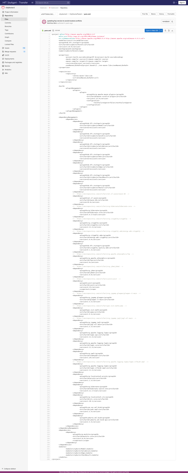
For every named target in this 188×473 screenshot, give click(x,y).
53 (49, 142)
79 (49, 196)
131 (48, 304)
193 (48, 432)
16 (49, 65)
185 (48, 415)
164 (48, 372)
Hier (111, 472)
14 (49, 61)
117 (48, 275)
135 (48, 312)
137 (48, 316)
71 (49, 179)
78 (49, 194)
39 (49, 113)
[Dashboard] (15, 2)
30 (49, 94)
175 (48, 395)
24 (49, 82)
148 (48, 339)
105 (48, 250)
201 (48, 449)
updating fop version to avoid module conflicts (64, 21)
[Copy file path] (53, 30)
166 (48, 376)
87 (49, 212)
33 (49, 100)
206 (48, 459)
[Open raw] (169, 30)
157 (48, 357)
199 (48, 445)
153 (48, 349)
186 (48, 418)
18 (49, 69)
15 (49, 63)
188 (48, 422)
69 (49, 175)
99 (49, 237)
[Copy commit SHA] (172, 21)
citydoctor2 (63, 14)
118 (48, 277)
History (161, 14)
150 (48, 343)
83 (49, 204)
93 (49, 225)
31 (49, 96)
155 (48, 353)
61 (49, 158)
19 (49, 71)
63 (49, 163)
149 (48, 341)
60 (49, 156)
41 (49, 117)
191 (48, 428)
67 (49, 171)
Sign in (182, 2)
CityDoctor (43, 8)
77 (49, 192)
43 (49, 121)
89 (49, 217)
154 (48, 351)
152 (48, 347)
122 (48, 285)
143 (48, 328)
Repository (63, 8)
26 (49, 86)
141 (48, 324)
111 (48, 262)
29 (49, 92)
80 (49, 198)
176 (48, 397)
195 (48, 436)
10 (49, 53)
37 (49, 109)
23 (49, 80)
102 (48, 243)
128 (48, 297)
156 (48, 355)
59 (49, 154)
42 (49, 119)
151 (48, 345)
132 (48, 306)
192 (48, 430)
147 (48, 337)
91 (49, 221)
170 (48, 384)
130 (48, 301)
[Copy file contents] (165, 30)
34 (49, 103)
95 (49, 229)
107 (48, 254)
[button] (32, 2)
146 (48, 335)
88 (49, 214)
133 (48, 308)
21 (49, 76)
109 (48, 258)
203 (48, 453)
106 (48, 252)
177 (48, 399)
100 (48, 239)
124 (48, 289)
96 (49, 231)
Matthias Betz (52, 23)
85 (49, 208)
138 (48, 318)
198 (48, 442)
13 (49, 59)
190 (48, 426)
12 (49, 57)
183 (48, 411)
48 (49, 132)
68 (49, 173)
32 (49, 98)
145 (48, 333)
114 (48, 268)
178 (48, 401)
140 (48, 322)
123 (48, 287)
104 (48, 248)
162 (48, 368)
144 (48, 331)
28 (49, 90)
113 (48, 266)
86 (49, 210)
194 (48, 434)
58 (49, 152)
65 (49, 167)
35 (49, 105)
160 (48, 364)
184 (48, 413)
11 (49, 55)
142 (48, 326)
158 (48, 360)
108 (48, 256)
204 (48, 455)
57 (49, 150)
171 (48, 386)
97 (49, 233)
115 (48, 270)
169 (48, 382)
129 (48, 299)
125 (48, 291)
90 (49, 219)
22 (49, 78)
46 (49, 127)
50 (49, 136)
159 (48, 362)
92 (49, 223)
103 (48, 246)
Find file (145, 14)
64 (49, 165)
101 (48, 241)
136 (48, 314)
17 (49, 67)
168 (48, 380)
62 (49, 161)
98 (49, 235)
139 (48, 320)
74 (49, 185)
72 (49, 181)
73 (49, 183)
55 (49, 146)
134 (48, 310)
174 (48, 393)
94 (49, 227)
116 (48, 272)
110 (48, 260)
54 (49, 144)
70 (49, 177)
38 (49, 111)
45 (49, 125)
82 (49, 202)
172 (48, 389)
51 (49, 138)
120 (48, 281)
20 (49, 74)
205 (48, 457)
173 (48, 391)
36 (49, 107)
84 (49, 206)
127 (48, 295)
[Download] (172, 30)
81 (49, 200)
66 (49, 169)
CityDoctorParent (76, 14)
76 (49, 190)
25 (49, 84)
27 (49, 88)
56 (49, 148)
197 (48, 440)
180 (48, 405)
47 (49, 129)
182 (48, 409)
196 (48, 438)
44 (49, 123)
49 (49, 134)
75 (49, 188)
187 (48, 420)
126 (48, 293)
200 (48, 447)
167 (48, 378)
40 (49, 115)
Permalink (171, 14)
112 (48, 264)
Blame (153, 14)
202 (48, 451)
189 (48, 424)
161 (48, 366)
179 (48, 403)
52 (49, 140)
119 (48, 279)
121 (48, 283)
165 (48, 374)
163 (48, 370)
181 (48, 407)
